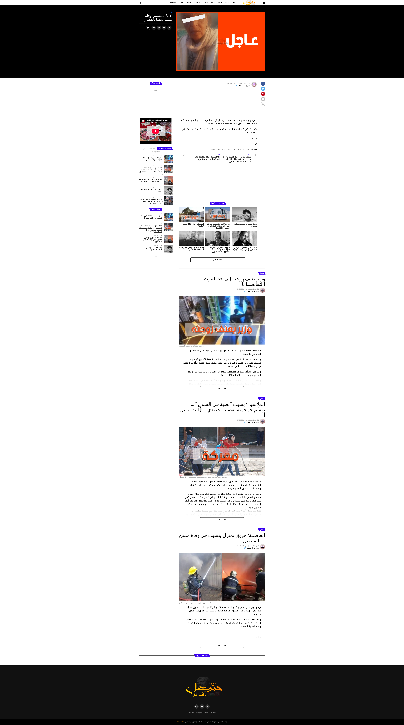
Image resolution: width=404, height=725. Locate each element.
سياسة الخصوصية (202, 712)
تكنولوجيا (197, 2)
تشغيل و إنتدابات (185, 2)
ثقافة (213, 2)
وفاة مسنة (210, 149)
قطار (228, 149)
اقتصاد (206, 2)
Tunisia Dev (181, 721)
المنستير (240, 149)
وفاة (217, 149)
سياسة (227, 2)
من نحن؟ (191, 712)
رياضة (220, 2)
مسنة (222, 149)
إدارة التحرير (242, 85)
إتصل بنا (213, 712)
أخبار (234, 2)
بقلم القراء (173, 2)
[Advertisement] (218, 104)
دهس (233, 149)
